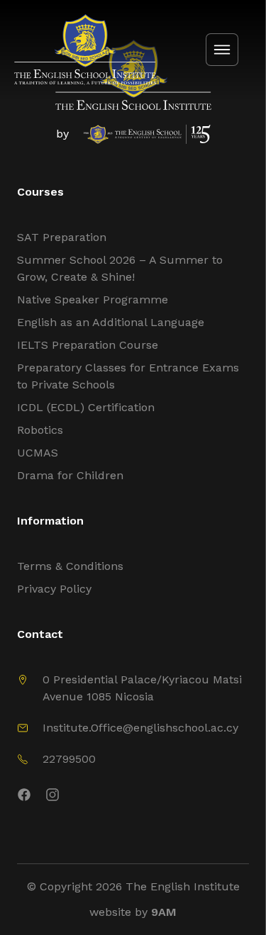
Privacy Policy (54, 588)
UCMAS (37, 452)
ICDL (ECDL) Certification (86, 407)
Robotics (40, 430)
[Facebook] (24, 797)
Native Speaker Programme (92, 299)
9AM (164, 912)
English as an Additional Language (110, 322)
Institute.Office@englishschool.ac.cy (140, 727)
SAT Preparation (61, 237)
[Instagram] (147, 797)
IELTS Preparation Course (87, 345)
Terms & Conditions (70, 566)
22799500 (69, 759)
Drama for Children (70, 475)
